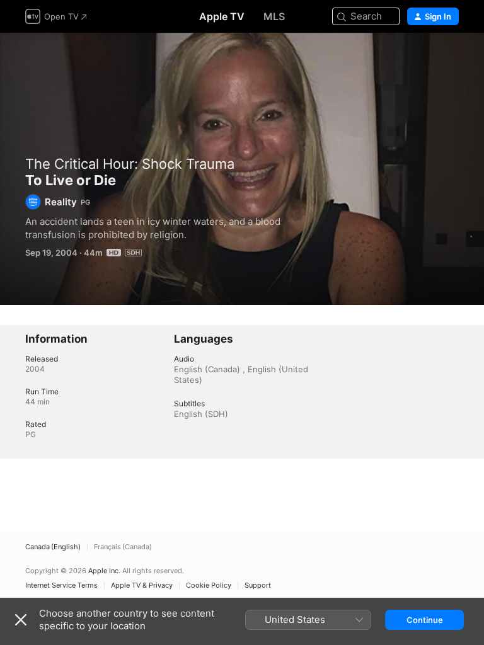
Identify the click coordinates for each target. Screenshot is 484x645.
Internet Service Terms (61, 585)
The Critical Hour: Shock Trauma (129, 164)
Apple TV (222, 16)
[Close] (20, 619)
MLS (274, 16)
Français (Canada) (123, 547)
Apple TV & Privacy (142, 585)
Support (258, 585)
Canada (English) (53, 547)
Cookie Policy (208, 585)
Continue (424, 620)
